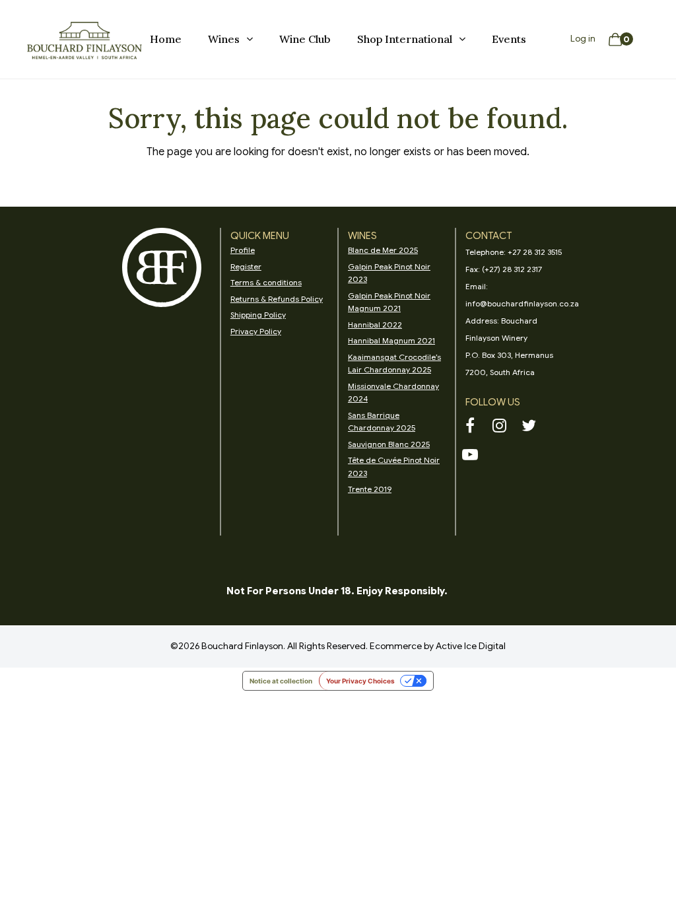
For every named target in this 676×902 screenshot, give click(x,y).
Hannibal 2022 (375, 325)
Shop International (404, 39)
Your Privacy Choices (360, 681)
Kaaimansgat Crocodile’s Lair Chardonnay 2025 (394, 363)
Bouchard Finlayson (242, 646)
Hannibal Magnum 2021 (391, 340)
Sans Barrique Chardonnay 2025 (381, 421)
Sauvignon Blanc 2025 (389, 444)
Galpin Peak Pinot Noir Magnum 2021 (389, 302)
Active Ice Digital (471, 646)
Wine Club (305, 39)
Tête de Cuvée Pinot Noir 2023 (394, 466)
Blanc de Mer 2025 (383, 250)
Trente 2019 (369, 489)
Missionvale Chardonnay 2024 (393, 392)
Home (166, 39)
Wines (224, 39)
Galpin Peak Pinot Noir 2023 (389, 273)
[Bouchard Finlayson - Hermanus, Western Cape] (84, 40)
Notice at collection (281, 681)
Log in (582, 38)
